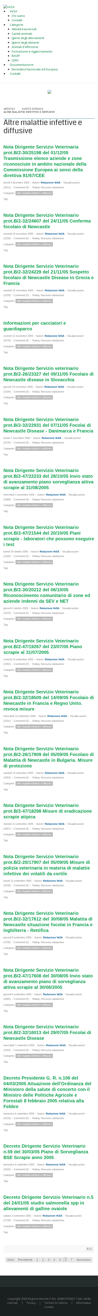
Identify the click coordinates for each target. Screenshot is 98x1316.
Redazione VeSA (50, 182)
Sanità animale (33, 108)
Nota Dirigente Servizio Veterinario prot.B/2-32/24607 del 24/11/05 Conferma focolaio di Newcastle (47, 221)
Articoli (9, 108)
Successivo (83, 1259)
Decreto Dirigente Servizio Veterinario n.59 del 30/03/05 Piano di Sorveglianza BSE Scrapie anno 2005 (45, 1152)
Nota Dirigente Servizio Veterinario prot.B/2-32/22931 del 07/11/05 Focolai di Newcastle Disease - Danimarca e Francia (48, 425)
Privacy (31, 1303)
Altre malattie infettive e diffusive (29, 112)
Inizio (10, 1259)
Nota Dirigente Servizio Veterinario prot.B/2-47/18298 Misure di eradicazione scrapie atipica (47, 811)
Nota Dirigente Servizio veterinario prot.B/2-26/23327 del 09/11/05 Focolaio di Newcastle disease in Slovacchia (48, 374)
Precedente (25, 1259)
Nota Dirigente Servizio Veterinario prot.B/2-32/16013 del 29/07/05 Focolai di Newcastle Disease (47, 1032)
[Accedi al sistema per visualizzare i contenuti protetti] (49, 91)
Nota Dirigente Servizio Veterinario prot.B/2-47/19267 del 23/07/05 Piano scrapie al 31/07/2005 (42, 646)
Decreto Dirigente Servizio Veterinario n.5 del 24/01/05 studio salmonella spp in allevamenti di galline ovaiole (48, 1203)
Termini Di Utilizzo (56, 1303)
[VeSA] (8, 7)
